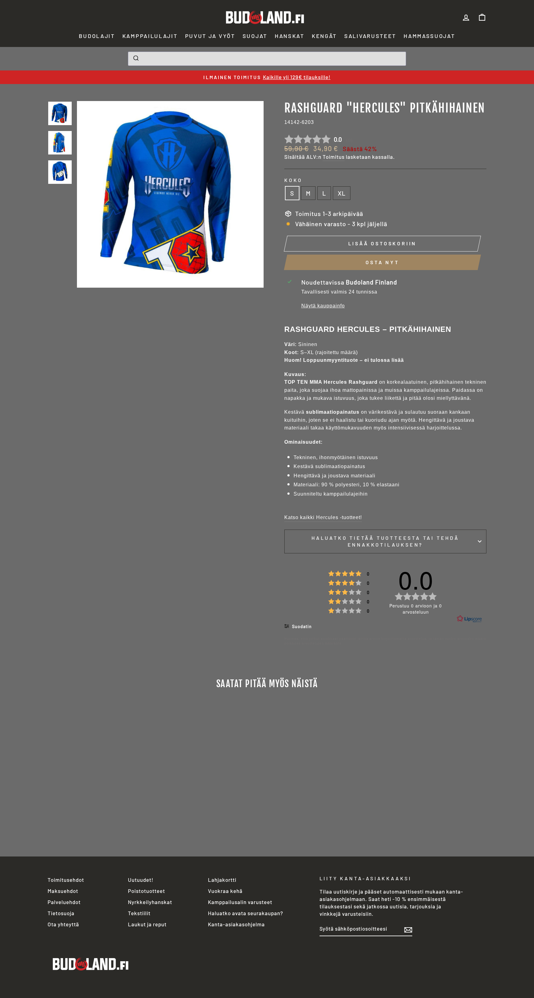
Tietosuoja (61, 913)
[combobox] (267, 59)
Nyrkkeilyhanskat (150, 902)
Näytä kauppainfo (323, 305)
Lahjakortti (222, 880)
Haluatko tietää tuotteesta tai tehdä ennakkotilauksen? (385, 541)
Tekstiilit (139, 913)
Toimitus (334, 157)
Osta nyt (382, 262)
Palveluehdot (64, 902)
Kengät (324, 35)
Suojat (255, 35)
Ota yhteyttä (63, 924)
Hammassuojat (429, 35)
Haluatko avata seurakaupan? (245, 913)
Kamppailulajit (150, 35)
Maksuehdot (63, 891)
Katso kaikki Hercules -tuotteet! (323, 517)
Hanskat (289, 35)
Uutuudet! (141, 880)
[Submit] (135, 59)
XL (341, 193)
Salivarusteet (370, 35)
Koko (293, 180)
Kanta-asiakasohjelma (236, 924)
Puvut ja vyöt (210, 35)
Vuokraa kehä (225, 891)
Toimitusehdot (66, 880)
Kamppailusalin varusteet (240, 902)
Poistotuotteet (146, 891)
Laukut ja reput (147, 924)
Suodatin (301, 626)
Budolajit (97, 35)
